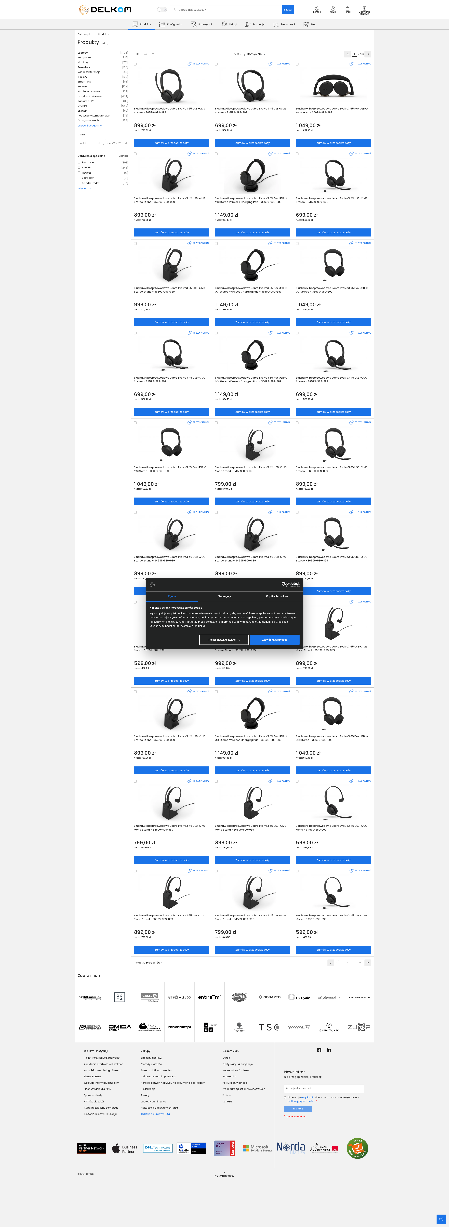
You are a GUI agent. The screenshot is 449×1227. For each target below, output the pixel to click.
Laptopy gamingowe (153, 1101)
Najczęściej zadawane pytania (159, 1107)
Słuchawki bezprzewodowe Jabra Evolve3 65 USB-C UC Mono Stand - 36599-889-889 (170, 917)
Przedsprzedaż (90, 183)
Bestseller (88, 178)
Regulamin (229, 1076)
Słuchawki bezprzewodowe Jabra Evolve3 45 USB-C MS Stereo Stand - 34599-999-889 (251, 558)
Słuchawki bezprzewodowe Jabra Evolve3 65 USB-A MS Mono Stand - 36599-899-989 (250, 827)
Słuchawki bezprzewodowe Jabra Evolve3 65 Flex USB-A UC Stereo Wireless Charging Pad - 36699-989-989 (251, 738)
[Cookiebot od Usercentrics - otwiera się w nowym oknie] (284, 584)
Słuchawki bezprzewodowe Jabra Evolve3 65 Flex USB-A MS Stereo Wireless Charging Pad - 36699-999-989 (251, 200)
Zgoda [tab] (172, 596)
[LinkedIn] (329, 1050)
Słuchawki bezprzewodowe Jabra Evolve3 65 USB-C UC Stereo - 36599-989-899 (331, 558)
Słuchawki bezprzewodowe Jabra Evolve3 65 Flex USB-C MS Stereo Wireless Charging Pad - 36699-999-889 (251, 379)
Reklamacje (148, 1089)
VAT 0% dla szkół (94, 1101)
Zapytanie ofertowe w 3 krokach (103, 1064)
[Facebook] (319, 1050)
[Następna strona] (367, 54)
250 (360, 962)
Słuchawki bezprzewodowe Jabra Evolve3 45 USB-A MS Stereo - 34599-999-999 (250, 110)
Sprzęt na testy (93, 1095)
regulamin (307, 1097)
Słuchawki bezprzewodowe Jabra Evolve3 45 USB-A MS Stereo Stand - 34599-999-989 (169, 200)
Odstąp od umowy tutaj (155, 1114)
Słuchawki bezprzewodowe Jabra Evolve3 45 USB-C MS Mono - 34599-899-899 (331, 917)
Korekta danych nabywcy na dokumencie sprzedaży (173, 1083)
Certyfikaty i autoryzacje (238, 1064)
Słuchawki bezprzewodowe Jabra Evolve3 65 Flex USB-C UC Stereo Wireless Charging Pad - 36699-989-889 (251, 289)
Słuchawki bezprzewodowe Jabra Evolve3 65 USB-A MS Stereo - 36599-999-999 (169, 110)
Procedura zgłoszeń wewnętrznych (244, 1089)
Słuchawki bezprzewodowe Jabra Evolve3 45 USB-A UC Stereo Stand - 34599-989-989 (169, 558)
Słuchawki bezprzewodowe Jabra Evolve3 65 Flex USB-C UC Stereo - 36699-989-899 (332, 289)
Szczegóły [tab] (224, 596)
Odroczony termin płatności (158, 1076)
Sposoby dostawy (151, 1058)
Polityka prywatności (235, 1083)
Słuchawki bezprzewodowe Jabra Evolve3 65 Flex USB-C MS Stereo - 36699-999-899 (170, 469)
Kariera (227, 1095)
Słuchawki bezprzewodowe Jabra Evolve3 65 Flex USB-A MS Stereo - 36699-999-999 (332, 110)
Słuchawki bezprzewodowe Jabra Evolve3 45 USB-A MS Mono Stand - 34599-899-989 (250, 917)
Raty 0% (87, 167)
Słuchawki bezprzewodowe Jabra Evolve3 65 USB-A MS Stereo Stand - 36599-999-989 (169, 289)
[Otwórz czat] (441, 1219)
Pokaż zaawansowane (222, 639)
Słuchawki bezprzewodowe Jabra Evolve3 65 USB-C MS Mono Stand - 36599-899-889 (331, 648)
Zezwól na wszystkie (274, 639)
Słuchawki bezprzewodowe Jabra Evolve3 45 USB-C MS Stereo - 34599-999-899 (331, 200)
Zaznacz (123, 155)
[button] (317, 12)
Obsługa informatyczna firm (101, 1083)
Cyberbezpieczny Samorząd (101, 1107)
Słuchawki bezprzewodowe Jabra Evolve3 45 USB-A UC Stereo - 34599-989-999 (331, 379)
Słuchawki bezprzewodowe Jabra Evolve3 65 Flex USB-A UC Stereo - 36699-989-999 (332, 738)
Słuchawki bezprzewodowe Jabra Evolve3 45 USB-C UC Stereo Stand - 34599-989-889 (170, 738)
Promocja (88, 162)
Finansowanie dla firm (97, 1089)
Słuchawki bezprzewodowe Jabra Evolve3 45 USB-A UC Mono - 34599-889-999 (331, 827)
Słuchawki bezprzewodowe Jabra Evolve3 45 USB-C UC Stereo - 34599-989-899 (170, 379)
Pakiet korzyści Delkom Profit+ (102, 1058)
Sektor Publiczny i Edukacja (100, 1114)
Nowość (87, 172)
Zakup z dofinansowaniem (157, 1070)
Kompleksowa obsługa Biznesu (102, 1070)
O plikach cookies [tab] (277, 596)
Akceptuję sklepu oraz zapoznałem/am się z (323, 1099)
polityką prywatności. (301, 1101)
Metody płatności (151, 1064)
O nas (226, 1058)
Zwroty (145, 1095)
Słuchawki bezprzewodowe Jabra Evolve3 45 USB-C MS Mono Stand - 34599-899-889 (170, 827)
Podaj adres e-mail (298, 1088)
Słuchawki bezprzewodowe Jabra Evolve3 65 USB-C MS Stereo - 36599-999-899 (331, 469)
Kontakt (227, 1101)
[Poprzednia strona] (347, 54)
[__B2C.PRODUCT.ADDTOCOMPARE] (135, 64)
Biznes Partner (92, 1076)
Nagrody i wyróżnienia (236, 1070)
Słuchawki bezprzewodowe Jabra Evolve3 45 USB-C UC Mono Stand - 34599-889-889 (251, 469)
